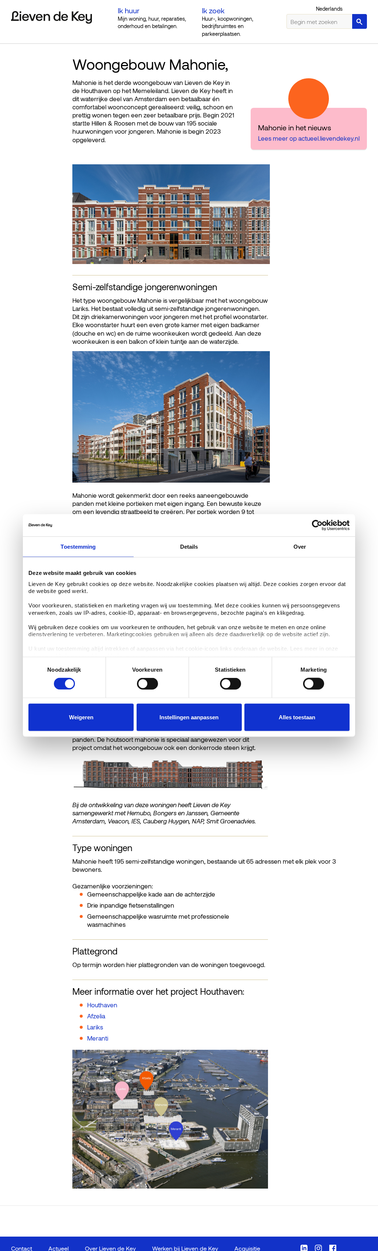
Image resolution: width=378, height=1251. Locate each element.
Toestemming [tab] (78, 547)
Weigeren (81, 717)
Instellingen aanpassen (189, 717)
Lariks (95, 1027)
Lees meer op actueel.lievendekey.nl (309, 138)
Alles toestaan (297, 717)
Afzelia (96, 1015)
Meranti (97, 1038)
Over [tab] (299, 547)
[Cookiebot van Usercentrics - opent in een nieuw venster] (317, 525)
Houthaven (102, 1004)
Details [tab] (189, 547)
